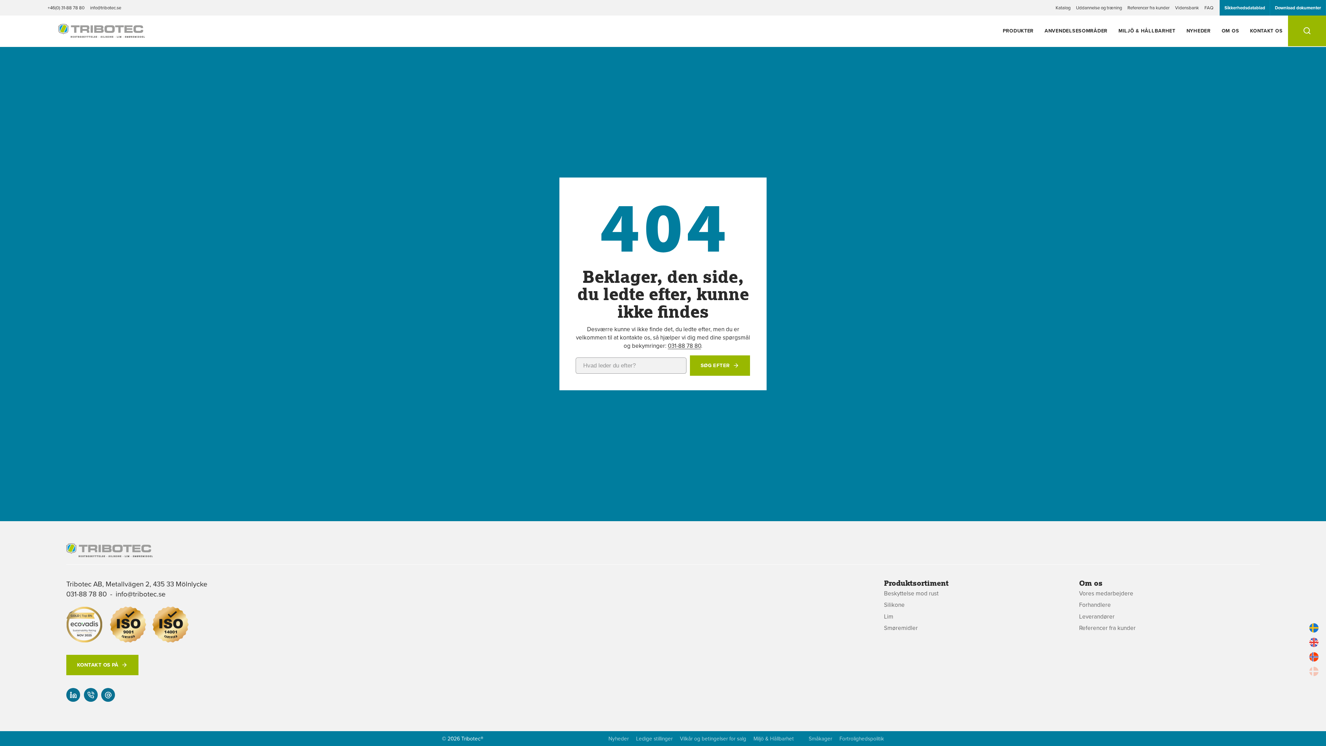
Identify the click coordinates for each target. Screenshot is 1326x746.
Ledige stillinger (654, 738)
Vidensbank (1187, 7)
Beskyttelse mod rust (911, 593)
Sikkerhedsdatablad (1244, 7)
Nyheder (1198, 30)
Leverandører (1097, 617)
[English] (1314, 642)
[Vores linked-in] (73, 695)
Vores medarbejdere (1106, 593)
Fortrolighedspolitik (861, 738)
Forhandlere (1095, 605)
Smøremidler (901, 628)
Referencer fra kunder (1148, 7)
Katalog (1063, 7)
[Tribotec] (101, 34)
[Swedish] (1314, 627)
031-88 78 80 (684, 346)
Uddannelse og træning (1099, 7)
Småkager (820, 738)
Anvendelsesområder (1076, 30)
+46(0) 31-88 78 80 (66, 7)
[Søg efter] (1307, 31)
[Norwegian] (1314, 656)
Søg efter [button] (715, 365)
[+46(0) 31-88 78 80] (91, 695)
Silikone (894, 605)
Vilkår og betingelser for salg (713, 738)
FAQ (1208, 7)
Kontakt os (1266, 30)
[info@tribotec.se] (108, 695)
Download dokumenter (1298, 7)
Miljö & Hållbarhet (1146, 30)
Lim (888, 617)
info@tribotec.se (105, 7)
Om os (1230, 30)
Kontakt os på (97, 665)
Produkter (1018, 30)
